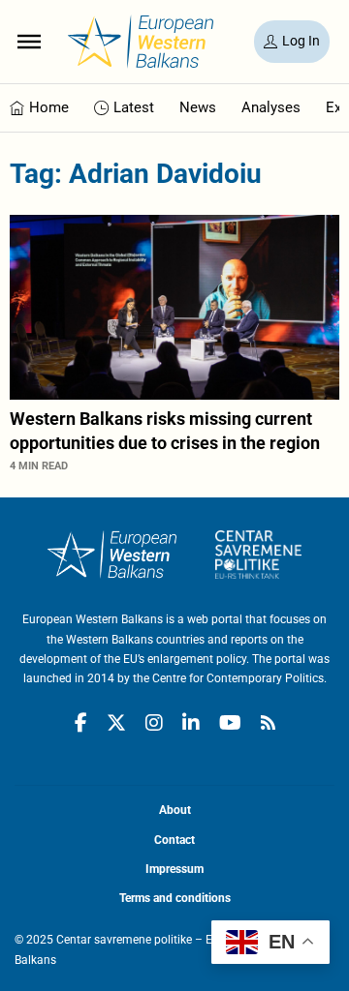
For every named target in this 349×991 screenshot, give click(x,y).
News (197, 107)
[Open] (29, 41)
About (175, 810)
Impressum (174, 869)
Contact (174, 840)
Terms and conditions (175, 898)
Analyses (271, 107)
